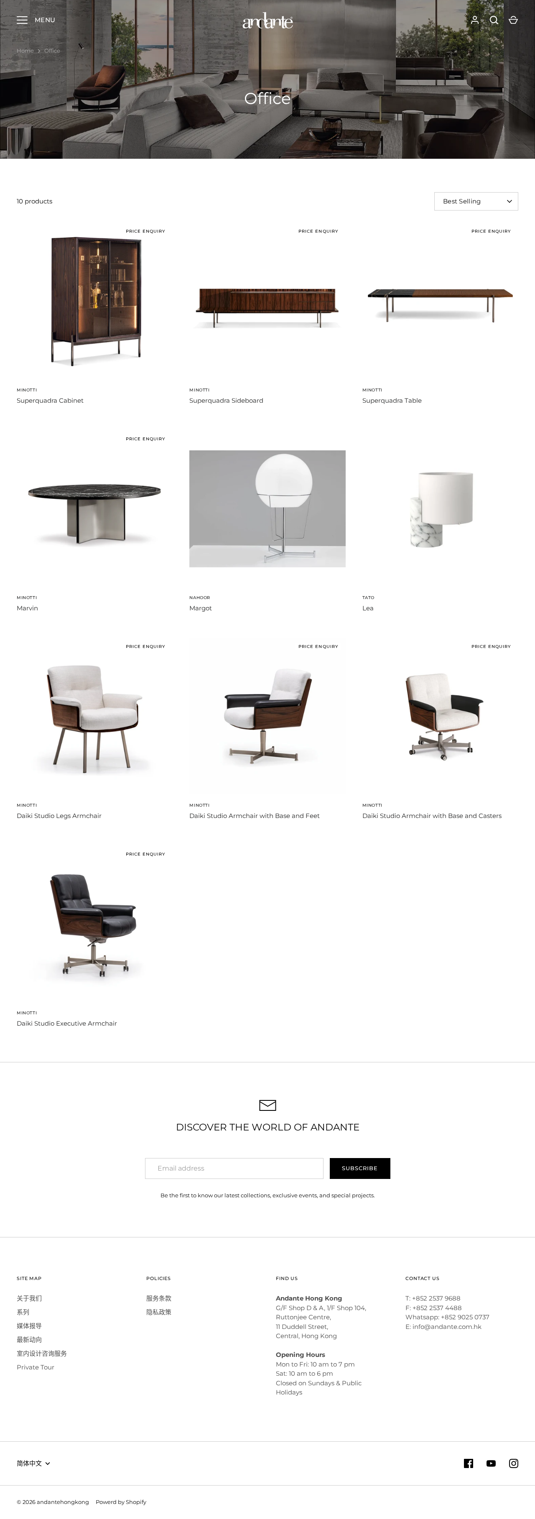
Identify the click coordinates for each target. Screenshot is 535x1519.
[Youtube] (491, 1463)
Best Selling (462, 201)
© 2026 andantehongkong (53, 1502)
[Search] (494, 20)
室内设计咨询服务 (42, 1353)
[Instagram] (513, 1463)
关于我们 (29, 1298)
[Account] (475, 20)
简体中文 (29, 1463)
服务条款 (158, 1298)
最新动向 (29, 1340)
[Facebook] (468, 1463)
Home (25, 50)
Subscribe (360, 1168)
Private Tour (35, 1367)
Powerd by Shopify (121, 1502)
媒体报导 (29, 1326)
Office (52, 50)
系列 (23, 1312)
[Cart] (513, 20)
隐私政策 (158, 1312)
